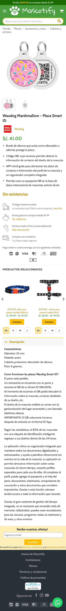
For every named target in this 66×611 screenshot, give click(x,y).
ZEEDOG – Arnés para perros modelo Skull (49, 311)
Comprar (17, 321)
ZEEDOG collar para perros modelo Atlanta (17, 311)
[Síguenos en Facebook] (36, 595)
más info (57, 208)
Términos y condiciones (33, 571)
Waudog (19, 129)
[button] (5, 11)
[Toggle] (6, 341)
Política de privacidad (33, 577)
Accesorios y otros (35, 28)
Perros (17, 28)
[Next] (58, 66)
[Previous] (8, 66)
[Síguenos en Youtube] (47, 595)
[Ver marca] (7, 128)
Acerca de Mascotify (33, 553)
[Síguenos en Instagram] (41, 595)
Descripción (16, 342)
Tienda (6, 28)
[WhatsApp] (57, 602)
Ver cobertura (19, 219)
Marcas (33, 565)
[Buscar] (59, 21)
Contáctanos (33, 559)
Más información (20, 229)
